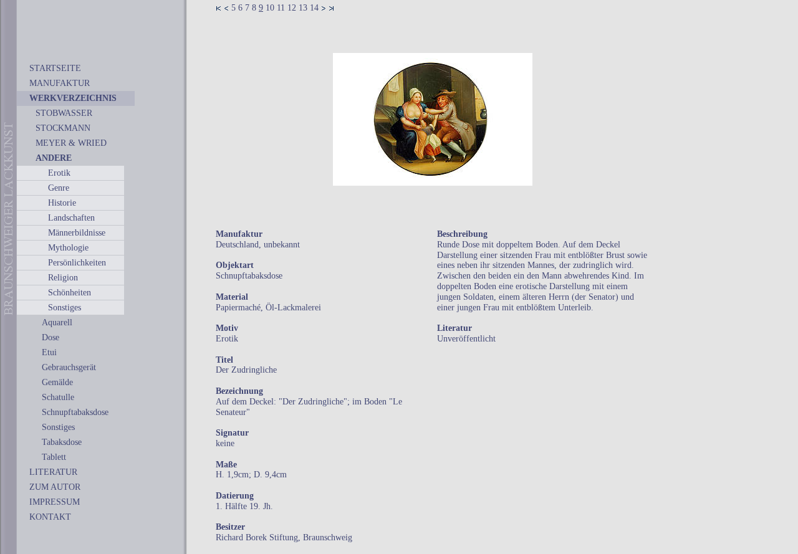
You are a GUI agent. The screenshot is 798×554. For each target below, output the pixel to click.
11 (281, 7)
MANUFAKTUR (59, 83)
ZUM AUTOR (54, 487)
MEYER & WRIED (71, 143)
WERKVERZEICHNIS (73, 98)
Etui (49, 352)
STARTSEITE (55, 68)
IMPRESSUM (54, 502)
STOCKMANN (63, 128)
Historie (62, 203)
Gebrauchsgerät (69, 367)
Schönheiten (69, 292)
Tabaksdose (62, 442)
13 (303, 7)
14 (314, 7)
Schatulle (58, 397)
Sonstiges (64, 307)
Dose (50, 337)
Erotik (59, 173)
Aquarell (57, 322)
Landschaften (71, 217)
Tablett (54, 457)
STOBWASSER (64, 113)
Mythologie (68, 247)
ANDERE (54, 158)
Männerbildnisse (76, 232)
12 (291, 7)
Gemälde (57, 382)
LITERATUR (53, 472)
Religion (63, 277)
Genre (58, 188)
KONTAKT (50, 517)
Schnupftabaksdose (75, 412)
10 (270, 7)
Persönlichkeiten (77, 262)
